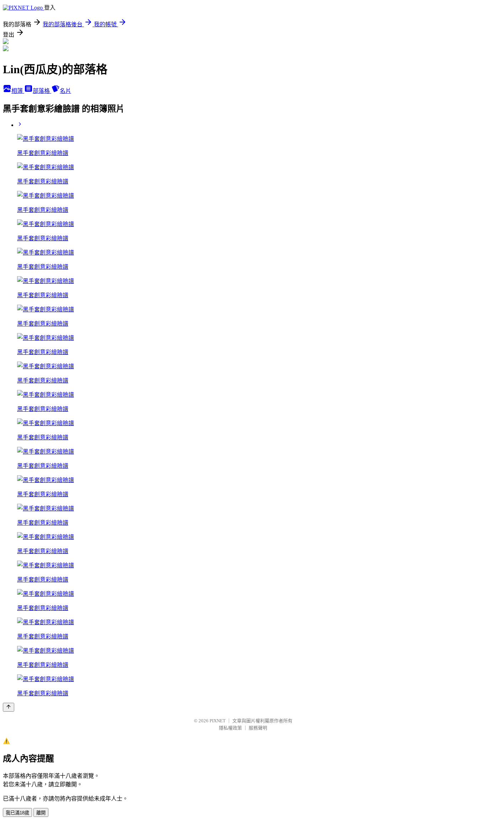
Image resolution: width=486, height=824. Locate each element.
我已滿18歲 (17, 812)
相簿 (17, 91)
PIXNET (218, 720)
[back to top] (8, 707)
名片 (65, 91)
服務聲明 (258, 728)
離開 (41, 812)
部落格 (42, 91)
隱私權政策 (230, 728)
